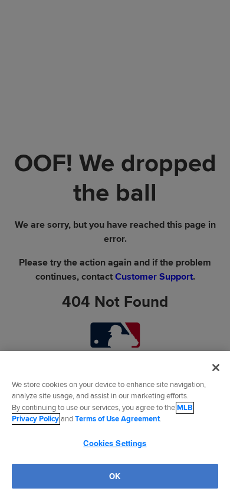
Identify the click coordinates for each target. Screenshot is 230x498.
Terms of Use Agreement (117, 419)
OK (114, 475)
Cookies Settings (114, 442)
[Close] (216, 368)
